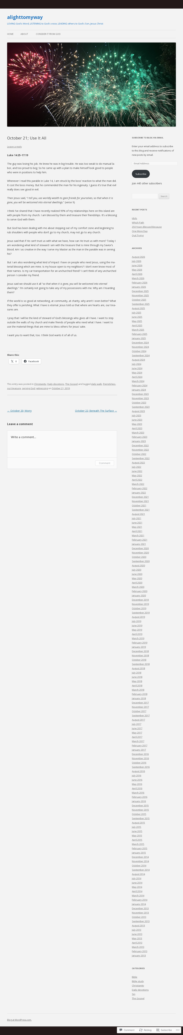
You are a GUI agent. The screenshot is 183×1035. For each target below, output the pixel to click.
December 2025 (140, 291)
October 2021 (139, 505)
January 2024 (139, 389)
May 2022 (137, 475)
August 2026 (138, 256)
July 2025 (136, 312)
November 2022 (140, 449)
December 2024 (140, 342)
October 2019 (139, 608)
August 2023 (138, 411)
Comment (104, 463)
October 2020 (139, 556)
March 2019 (138, 638)
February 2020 (139, 591)
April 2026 (137, 274)
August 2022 (138, 462)
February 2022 (139, 488)
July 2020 (136, 569)
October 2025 (139, 299)
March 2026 (138, 278)
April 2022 (137, 479)
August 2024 (138, 359)
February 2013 (139, 951)
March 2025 (138, 329)
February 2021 (139, 539)
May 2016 (137, 784)
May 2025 (137, 321)
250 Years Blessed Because (147, 226)
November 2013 (140, 912)
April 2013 (137, 942)
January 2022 (139, 492)
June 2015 (137, 831)
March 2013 (138, 947)
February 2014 (139, 899)
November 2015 (140, 809)
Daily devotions (55, 384)
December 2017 (140, 702)
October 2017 (139, 711)
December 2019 (140, 599)
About (24, 34)
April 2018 (137, 685)
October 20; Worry (19, 410)
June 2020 (137, 574)
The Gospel (71, 384)
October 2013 (139, 917)
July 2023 (136, 415)
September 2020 (141, 561)
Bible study (138, 981)
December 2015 (140, 805)
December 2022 (140, 445)
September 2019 (141, 612)
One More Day (140, 231)
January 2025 (139, 338)
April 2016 (137, 788)
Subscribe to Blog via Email (147, 137)
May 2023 (137, 424)
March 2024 (138, 381)
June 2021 (137, 522)
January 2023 (139, 441)
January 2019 (139, 647)
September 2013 (141, 921)
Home (10, 34)
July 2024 (136, 364)
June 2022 (137, 471)
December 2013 (140, 908)
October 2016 (139, 762)
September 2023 (141, 406)
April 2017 (137, 737)
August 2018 (138, 668)
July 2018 (136, 672)
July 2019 (136, 621)
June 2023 (137, 419)
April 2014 (137, 891)
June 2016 (137, 779)
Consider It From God (48, 34)
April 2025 (137, 325)
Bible (134, 977)
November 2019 (140, 604)
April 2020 (137, 582)
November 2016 (140, 758)
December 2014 (140, 857)
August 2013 (138, 925)
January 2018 (139, 698)
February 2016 (139, 797)
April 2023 (137, 428)
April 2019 (137, 634)
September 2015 (141, 818)
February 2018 (139, 694)
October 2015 (139, 814)
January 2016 (139, 801)
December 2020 (140, 548)
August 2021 (138, 514)
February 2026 (139, 282)
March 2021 (138, 535)
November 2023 (140, 398)
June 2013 (137, 934)
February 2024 (139, 385)
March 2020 (138, 586)
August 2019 (138, 616)
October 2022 (139, 454)
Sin (133, 994)
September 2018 (141, 664)
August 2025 (138, 308)
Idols (134, 218)
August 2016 (138, 771)
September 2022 (141, 458)
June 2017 (137, 728)
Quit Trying (138, 235)
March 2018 (138, 689)
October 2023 (139, 402)
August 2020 (138, 565)
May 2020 (137, 578)
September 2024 (141, 355)
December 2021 (140, 496)
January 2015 (139, 852)
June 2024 (137, 368)
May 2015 (137, 835)
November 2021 (140, 501)
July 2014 (136, 878)
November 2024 (140, 346)
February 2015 (139, 848)
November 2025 (140, 295)
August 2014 (138, 874)
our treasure (14, 388)
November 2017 (140, 707)
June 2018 (137, 677)
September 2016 (141, 767)
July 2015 (136, 827)
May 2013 (137, 938)
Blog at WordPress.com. (19, 1019)
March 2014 (138, 895)
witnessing (42, 388)
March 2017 (138, 741)
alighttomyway (25, 17)
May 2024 (137, 372)
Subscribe (140, 174)
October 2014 (139, 865)
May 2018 (137, 681)
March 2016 (138, 792)
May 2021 (137, 526)
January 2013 (139, 955)
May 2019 (137, 629)
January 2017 (139, 749)
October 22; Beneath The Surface (96, 410)
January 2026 (139, 286)
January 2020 (139, 595)
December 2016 (140, 754)
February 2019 (139, 642)
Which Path (138, 222)
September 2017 (141, 715)
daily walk (96, 384)
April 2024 (137, 376)
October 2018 (139, 659)
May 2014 (137, 887)
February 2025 (139, 334)
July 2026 (136, 261)
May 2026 (137, 269)
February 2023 (139, 436)
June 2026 (137, 265)
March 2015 (138, 844)
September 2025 (141, 304)
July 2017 (136, 724)
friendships (109, 384)
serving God (28, 388)
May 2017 (137, 732)
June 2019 (137, 625)
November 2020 (140, 552)
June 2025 (137, 316)
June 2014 (137, 882)
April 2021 (137, 531)
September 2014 (141, 869)
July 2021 (136, 518)
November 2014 (140, 861)
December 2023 (140, 394)
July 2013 (136, 929)
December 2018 (140, 651)
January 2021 (139, 544)
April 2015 (137, 839)
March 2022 (138, 484)
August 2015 (138, 822)
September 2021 (141, 509)
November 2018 (140, 655)
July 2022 (136, 466)
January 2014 (139, 904)
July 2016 (136, 775)
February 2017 (139, 745)
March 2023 (138, 432)
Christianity (40, 384)
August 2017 (138, 719)
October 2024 (139, 351)
